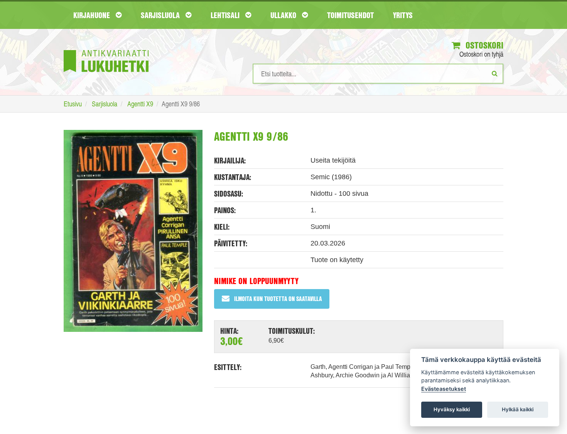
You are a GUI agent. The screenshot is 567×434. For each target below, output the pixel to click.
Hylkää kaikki (517, 409)
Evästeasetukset (443, 388)
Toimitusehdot (350, 15)
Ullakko (284, 15)
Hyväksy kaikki (452, 409)
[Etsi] (495, 73)
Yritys (403, 15)
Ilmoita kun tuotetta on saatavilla (278, 298)
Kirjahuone (92, 15)
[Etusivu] (106, 49)
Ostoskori (483, 45)
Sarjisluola (161, 15)
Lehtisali (226, 15)
